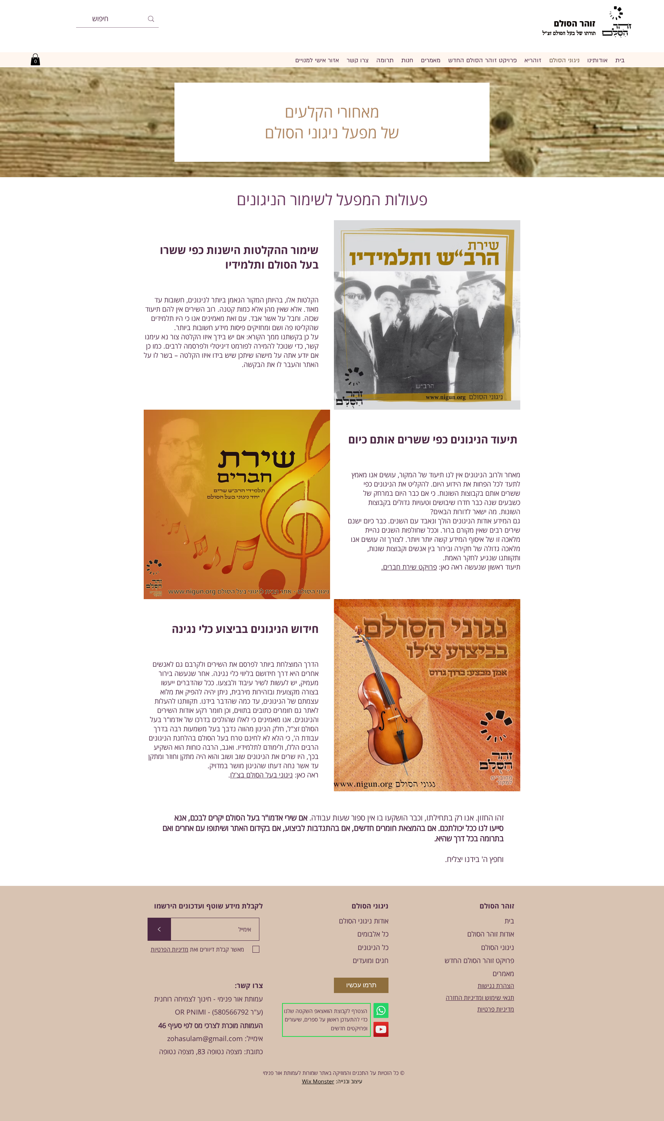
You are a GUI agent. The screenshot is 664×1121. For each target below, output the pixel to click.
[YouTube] (381, 1029)
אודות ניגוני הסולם (363, 920)
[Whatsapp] (381, 1010)
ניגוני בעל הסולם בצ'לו (261, 774)
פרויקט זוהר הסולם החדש (479, 960)
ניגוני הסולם (497, 947)
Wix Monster (318, 1081)
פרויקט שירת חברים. (409, 566)
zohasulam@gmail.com (205, 1038)
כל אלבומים (372, 933)
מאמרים (503, 973)
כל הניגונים (373, 947)
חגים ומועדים (370, 960)
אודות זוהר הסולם (490, 933)
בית (509, 920)
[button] (35, 59)
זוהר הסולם (574, 23)
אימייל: (253, 1038)
